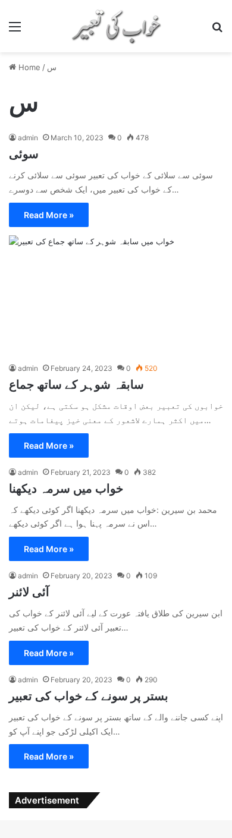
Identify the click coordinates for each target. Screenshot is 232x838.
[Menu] (15, 30)
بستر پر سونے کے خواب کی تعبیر (88, 696)
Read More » (49, 215)
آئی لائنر (29, 592)
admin (28, 137)
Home (28, 67)
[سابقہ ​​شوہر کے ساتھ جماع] (116, 295)
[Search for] (217, 30)
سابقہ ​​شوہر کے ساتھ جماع (76, 384)
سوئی (24, 154)
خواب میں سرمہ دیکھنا (67, 488)
